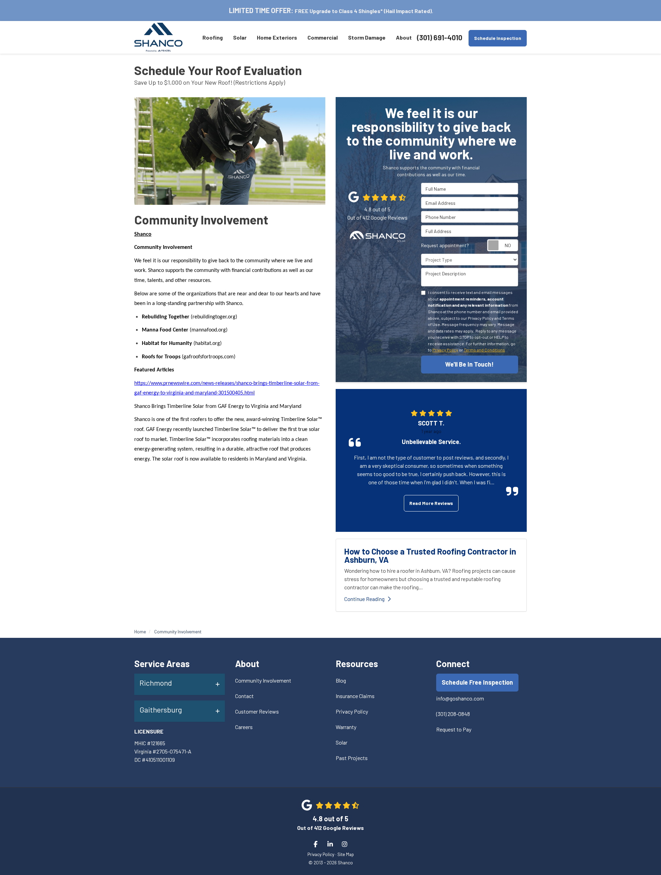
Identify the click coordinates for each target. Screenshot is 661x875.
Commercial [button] (322, 37)
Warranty (346, 727)
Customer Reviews (257, 711)
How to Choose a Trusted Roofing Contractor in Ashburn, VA (430, 555)
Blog (341, 680)
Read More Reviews (431, 503)
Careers (244, 727)
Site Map (345, 854)
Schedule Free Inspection (477, 682)
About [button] (404, 37)
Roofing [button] (212, 37)
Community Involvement (263, 680)
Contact (244, 696)
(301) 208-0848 (453, 713)
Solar (341, 742)
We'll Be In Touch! (469, 364)
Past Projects (352, 758)
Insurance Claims (355, 696)
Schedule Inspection (497, 38)
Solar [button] (239, 37)
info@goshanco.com (460, 698)
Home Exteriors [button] (277, 37)
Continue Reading (364, 598)
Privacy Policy (445, 349)
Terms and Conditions (484, 349)
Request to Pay (453, 729)
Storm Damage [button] (367, 37)
